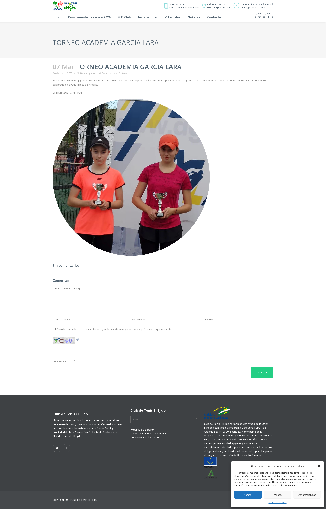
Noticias (82, 73)
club (93, 73)
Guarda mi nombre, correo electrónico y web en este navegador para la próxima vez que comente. (114, 329)
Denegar (277, 494)
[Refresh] (78, 339)
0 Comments (107, 73)
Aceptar (248, 494)
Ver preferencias (307, 494)
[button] (319, 466)
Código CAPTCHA (63, 361)
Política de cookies (278, 502)
